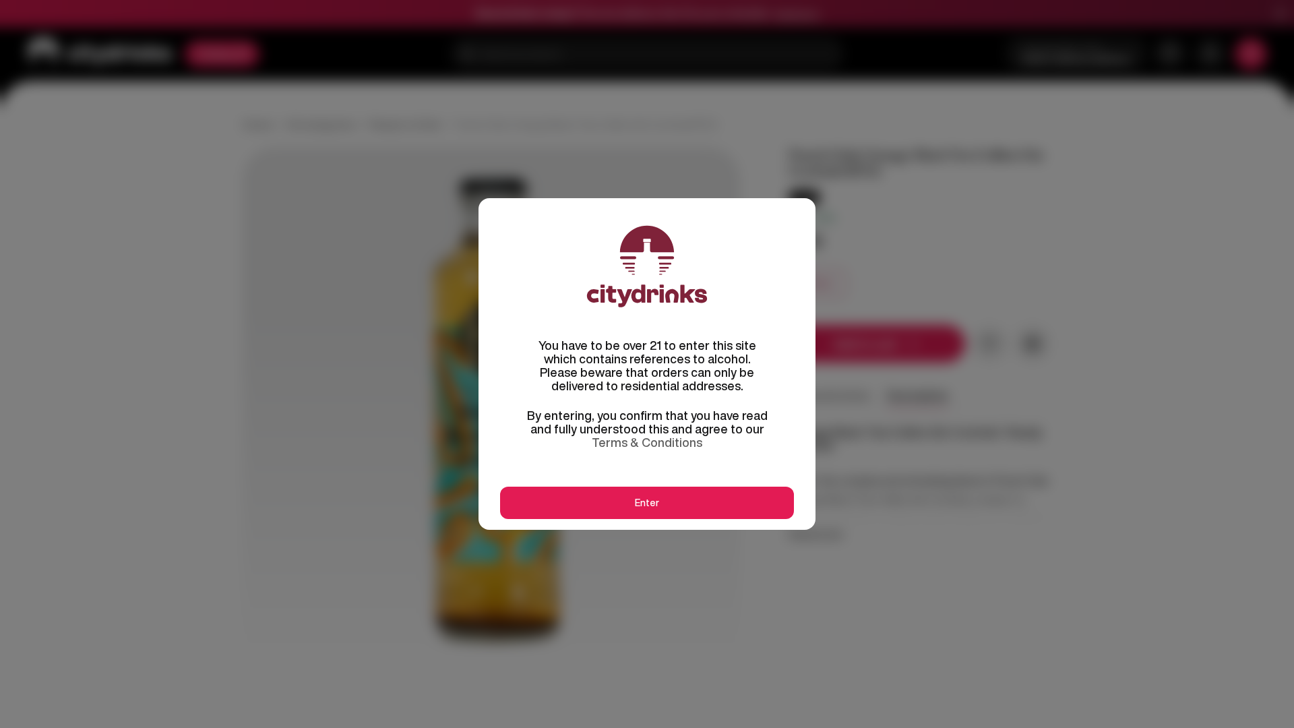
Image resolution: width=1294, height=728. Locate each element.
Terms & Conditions (647, 442)
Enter (647, 503)
